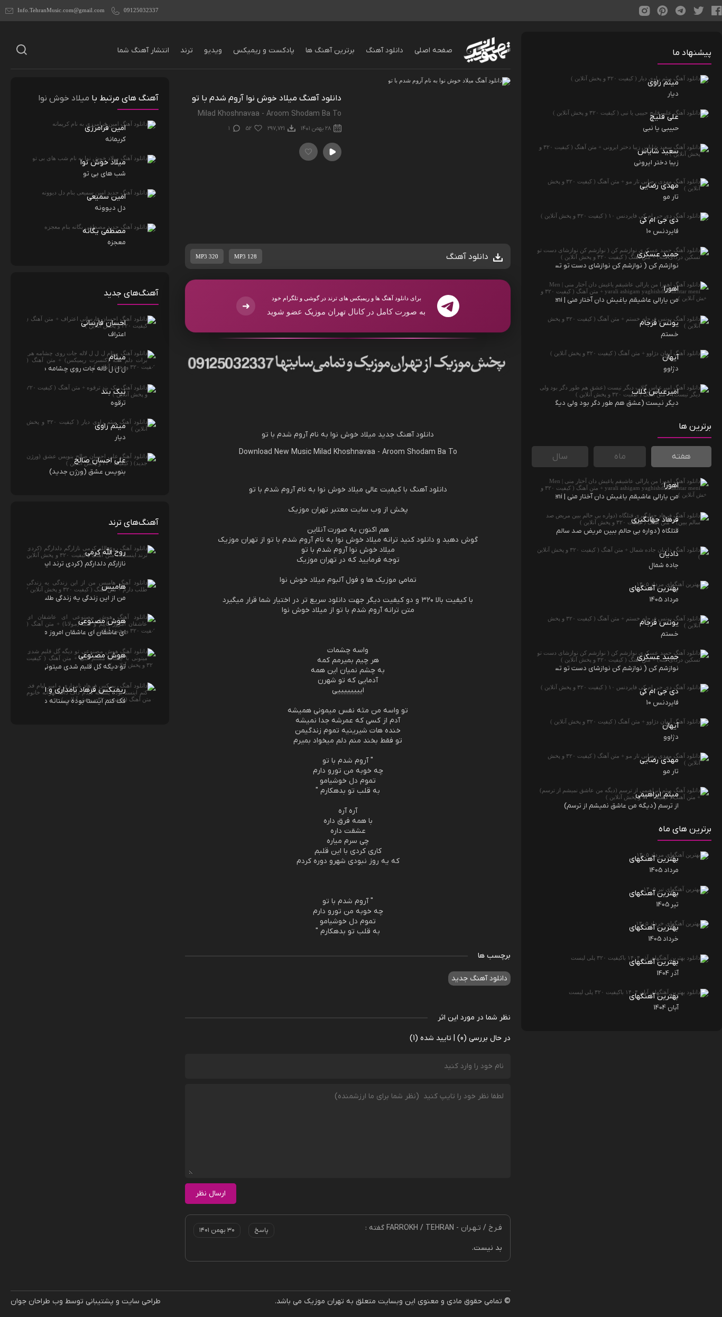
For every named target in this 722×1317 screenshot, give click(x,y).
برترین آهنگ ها (330, 50)
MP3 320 (207, 256)
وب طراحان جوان (37, 1301)
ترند (186, 50)
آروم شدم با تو (285, 435)
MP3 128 (245, 256)
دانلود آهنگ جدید (406, 435)
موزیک (298, 510)
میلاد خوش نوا (353, 435)
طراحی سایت (141, 1301)
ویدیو (213, 50)
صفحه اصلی (433, 50)
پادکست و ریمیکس (263, 50)
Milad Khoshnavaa (344, 452)
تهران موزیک (324, 1301)
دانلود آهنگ (384, 50)
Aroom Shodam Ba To (419, 452)
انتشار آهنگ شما (143, 50)
